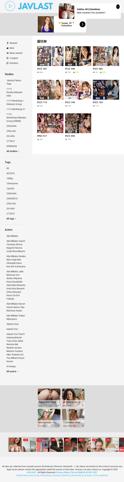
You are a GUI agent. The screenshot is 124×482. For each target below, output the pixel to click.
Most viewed (15, 53)
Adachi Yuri (12, 329)
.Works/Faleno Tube (13, 82)
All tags (10, 218)
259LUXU (11, 131)
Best (11, 48)
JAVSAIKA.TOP (90, 475)
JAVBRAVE (103, 475)
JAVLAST (31, 472)
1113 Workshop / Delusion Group (15, 102)
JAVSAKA (55, 475)
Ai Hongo (11, 366)
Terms (74, 472)
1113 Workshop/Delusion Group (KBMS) (16, 117)
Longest (13, 58)
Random (13, 63)
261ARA (10, 136)
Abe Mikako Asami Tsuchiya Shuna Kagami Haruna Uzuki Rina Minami (15, 246)
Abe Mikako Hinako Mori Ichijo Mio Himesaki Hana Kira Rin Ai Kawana (16, 261)
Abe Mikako (12, 236)
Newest (13, 43)
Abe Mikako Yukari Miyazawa (15, 317)
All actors (11, 371)
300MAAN (11, 146)
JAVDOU (65, 475)
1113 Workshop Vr (15, 109)
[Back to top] (113, 472)
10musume (12, 183)
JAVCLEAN (33, 475)
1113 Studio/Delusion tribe (14, 92)
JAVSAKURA (76, 475)
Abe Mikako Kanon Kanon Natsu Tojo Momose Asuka (15, 307)
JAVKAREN (45, 475)
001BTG (10, 173)
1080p (9, 178)
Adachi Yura (12, 324)
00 (7, 168)
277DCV (10, 141)
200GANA (11, 126)
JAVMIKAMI (21, 475)
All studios (12, 151)
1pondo (10, 188)
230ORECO (12, 198)
